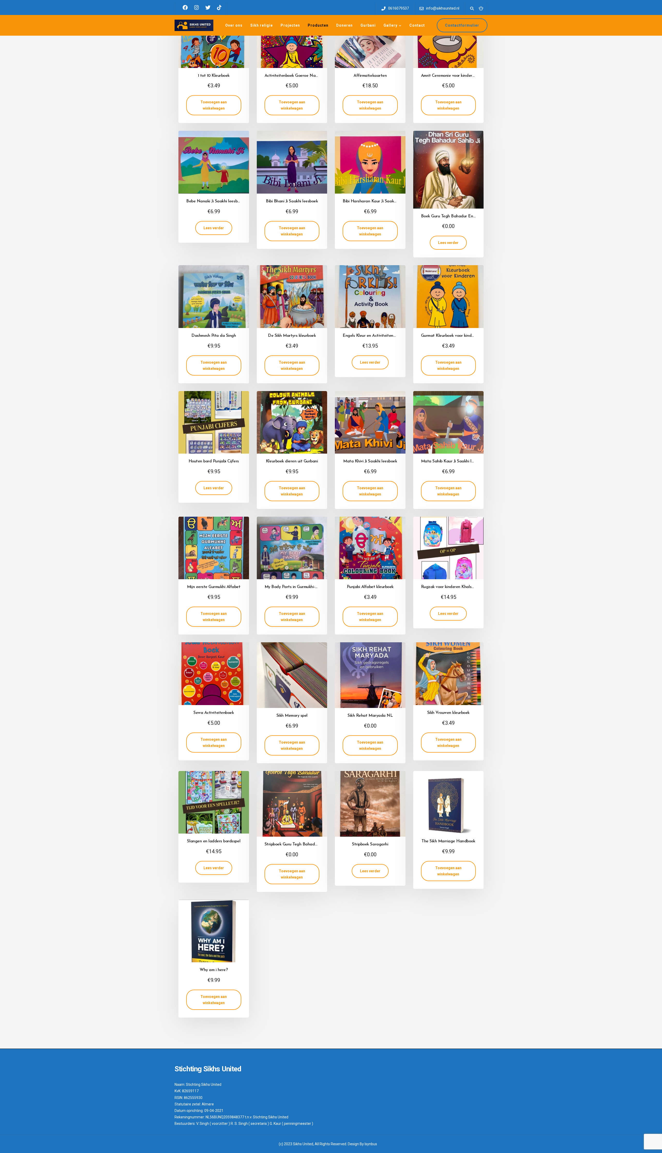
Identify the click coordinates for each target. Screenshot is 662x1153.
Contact (417, 25)
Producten (318, 25)
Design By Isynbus (362, 1144)
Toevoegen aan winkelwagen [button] (213, 105)
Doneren (344, 25)
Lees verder (214, 228)
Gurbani (368, 25)
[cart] (480, 8)
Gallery (390, 25)
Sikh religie (261, 25)
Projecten (290, 25)
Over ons (234, 25)
